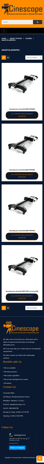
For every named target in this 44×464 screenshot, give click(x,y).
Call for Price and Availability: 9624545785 (22, 115)
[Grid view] (4, 57)
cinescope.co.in (20, 435)
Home (4, 38)
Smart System (16, 38)
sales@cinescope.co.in (17, 404)
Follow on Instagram (17, 447)
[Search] (37, 22)
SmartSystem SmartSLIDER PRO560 (22, 230)
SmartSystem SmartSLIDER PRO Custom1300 (22, 291)
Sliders (28, 38)
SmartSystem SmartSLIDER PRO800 (22, 109)
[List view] (8, 57)
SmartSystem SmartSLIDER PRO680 (22, 170)
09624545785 (13, 408)
